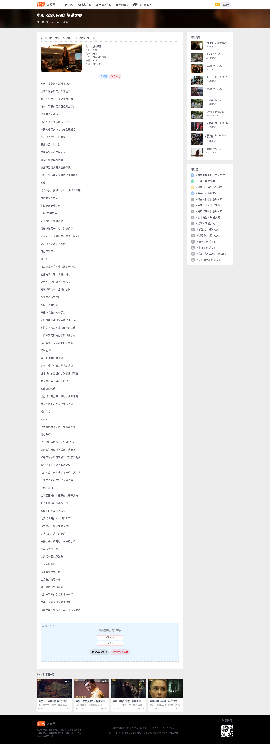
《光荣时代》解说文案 (208, 259)
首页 (70, 4)
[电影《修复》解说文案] (197, 91)
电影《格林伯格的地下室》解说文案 (165, 703)
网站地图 (174, 732)
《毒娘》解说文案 (213, 148)
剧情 (94, 56)
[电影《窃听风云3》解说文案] (91, 688)
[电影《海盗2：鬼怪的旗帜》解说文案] (197, 139)
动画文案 (124, 4)
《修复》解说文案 (213, 88)
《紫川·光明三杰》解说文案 (211, 253)
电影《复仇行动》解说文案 (127, 701)
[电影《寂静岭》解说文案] (197, 115)
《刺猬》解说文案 (206, 247)
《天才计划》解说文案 (215, 54)
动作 (100, 56)
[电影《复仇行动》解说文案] (128, 688)
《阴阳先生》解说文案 (207, 217)
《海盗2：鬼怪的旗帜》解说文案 (216, 136)
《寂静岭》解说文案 (214, 111)
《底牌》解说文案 (213, 65)
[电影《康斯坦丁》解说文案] (197, 45)
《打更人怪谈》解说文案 (208, 199)
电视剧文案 (105, 4)
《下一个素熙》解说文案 (216, 77)
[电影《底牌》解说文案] (197, 68)
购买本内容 (100, 652)
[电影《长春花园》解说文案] (54, 688)
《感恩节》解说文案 (207, 235)
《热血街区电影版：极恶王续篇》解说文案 (218, 187)
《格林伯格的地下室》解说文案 (212, 175)
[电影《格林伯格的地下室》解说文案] (165, 688)
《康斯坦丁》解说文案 (215, 42)
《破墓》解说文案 (206, 241)
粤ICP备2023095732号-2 (157, 732)
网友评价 (96, 63)
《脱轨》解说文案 (205, 223)
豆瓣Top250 (144, 4)
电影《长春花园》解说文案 (52, 701)
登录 (227, 4)
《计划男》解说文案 (214, 100)
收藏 (105, 76)
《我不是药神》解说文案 (208, 211)
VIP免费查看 (121, 652)
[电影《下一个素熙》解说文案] (197, 80)
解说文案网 (131, 732)
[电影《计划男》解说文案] (197, 103)
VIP (217, 4)
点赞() (116, 76)
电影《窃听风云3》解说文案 (90, 701)
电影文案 (86, 4)
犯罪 (104, 56)
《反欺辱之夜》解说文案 (216, 123)
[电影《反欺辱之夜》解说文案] (197, 126)
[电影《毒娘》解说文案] (197, 152)
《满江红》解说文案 (207, 229)
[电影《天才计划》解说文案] (197, 57)
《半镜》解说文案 (205, 181)
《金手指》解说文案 (206, 193)
